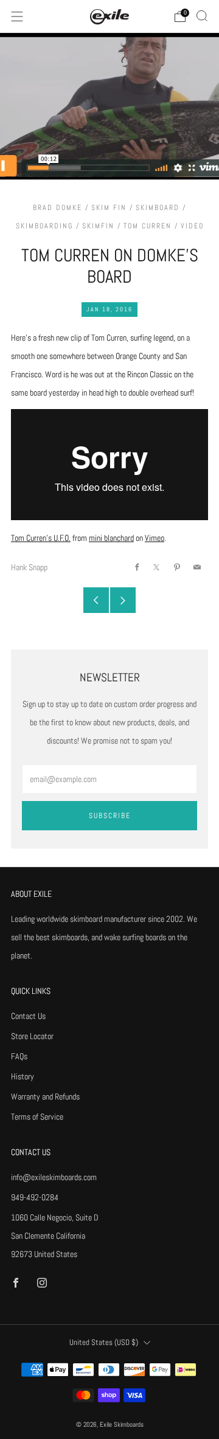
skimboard (157, 207)
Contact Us (28, 1015)
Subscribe (110, 816)
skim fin (109, 207)
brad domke (57, 207)
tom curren (147, 226)
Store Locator (32, 1036)
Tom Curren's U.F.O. (41, 537)
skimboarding (44, 226)
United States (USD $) (103, 1342)
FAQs (19, 1056)
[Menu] (17, 16)
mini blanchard (111, 537)
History (22, 1076)
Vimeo (154, 537)
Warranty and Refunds (45, 1096)
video (192, 226)
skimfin (98, 226)
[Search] (202, 16)
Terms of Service (37, 1116)
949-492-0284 (34, 1197)
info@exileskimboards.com (54, 1177)
